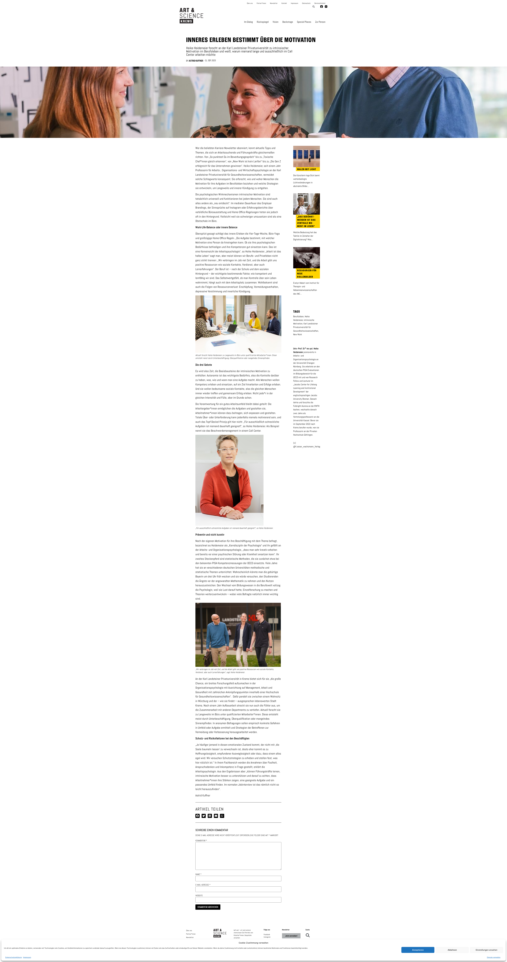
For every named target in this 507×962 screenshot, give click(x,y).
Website (199, 896)
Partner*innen (261, 3)
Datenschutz (306, 3)
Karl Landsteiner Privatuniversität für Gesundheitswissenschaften (305, 327)
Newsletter (274, 3)
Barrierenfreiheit (319, 3)
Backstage (287, 22)
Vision (275, 22)
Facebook (267, 934)
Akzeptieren (418, 950)
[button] (314, 7)
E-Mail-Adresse (202, 885)
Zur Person (320, 22)
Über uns (250, 3)
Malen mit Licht (306, 169)
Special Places (304, 22)
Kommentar (201, 841)
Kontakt (284, 3)
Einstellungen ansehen (486, 950)
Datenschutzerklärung (13, 957)
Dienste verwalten (493, 957)
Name (198, 874)
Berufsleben (298, 316)
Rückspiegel (263, 22)
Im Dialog (248, 22)
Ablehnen (452, 950)
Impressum (27, 957)
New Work (297, 334)
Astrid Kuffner (196, 61)
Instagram (267, 937)
